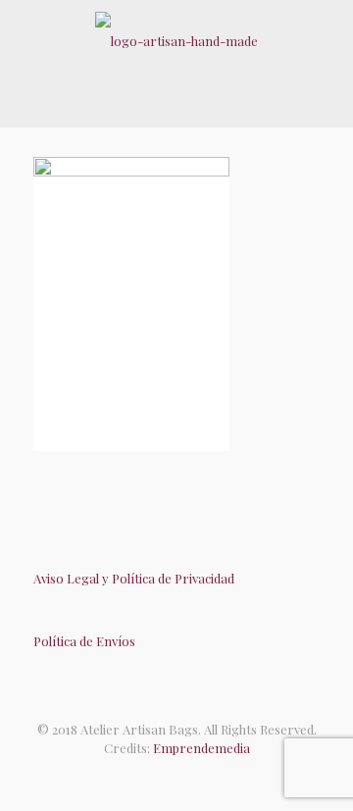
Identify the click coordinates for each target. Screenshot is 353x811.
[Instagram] (196, 777)
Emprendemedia (201, 747)
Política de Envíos (84, 641)
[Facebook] (156, 777)
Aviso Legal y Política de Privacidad (133, 578)
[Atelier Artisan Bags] (176, 39)
